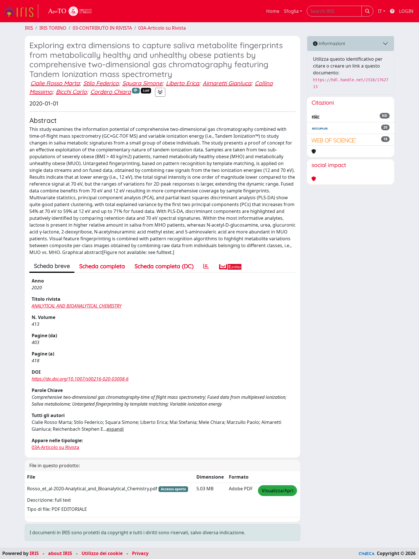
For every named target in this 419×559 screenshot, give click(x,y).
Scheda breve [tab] (52, 265)
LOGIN (406, 11)
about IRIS (60, 553)
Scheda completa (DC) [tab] (164, 266)
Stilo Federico (101, 83)
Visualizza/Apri (277, 490)
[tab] (206, 266)
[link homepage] (20, 11)
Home (272, 11)
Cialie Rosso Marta (55, 83)
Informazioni (331, 43)
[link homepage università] (70, 11)
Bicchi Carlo (71, 91)
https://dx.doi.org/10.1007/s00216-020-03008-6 (80, 379)
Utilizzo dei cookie (102, 553)
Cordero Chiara (110, 91)
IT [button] (380, 11)
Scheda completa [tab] (102, 266)
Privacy (140, 553)
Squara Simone (142, 83)
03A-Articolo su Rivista (162, 28)
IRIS (29, 28)
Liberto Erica (182, 83)
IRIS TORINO (52, 28)
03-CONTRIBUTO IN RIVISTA (102, 28)
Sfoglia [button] (291, 11)
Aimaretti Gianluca (227, 83)
